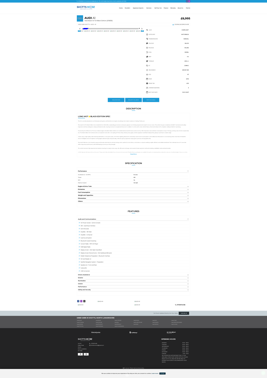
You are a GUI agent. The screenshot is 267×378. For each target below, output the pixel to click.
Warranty (173, 8)
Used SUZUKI (174, 324)
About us (180, 8)
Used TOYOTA (80, 326)
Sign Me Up (184, 313)
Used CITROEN (118, 320)
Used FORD (174, 320)
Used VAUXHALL (99, 326)
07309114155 (81, 1)
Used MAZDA (155, 322)
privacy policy (141, 368)
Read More (133, 154)
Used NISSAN (80, 324)
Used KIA (117, 322)
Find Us (188, 8)
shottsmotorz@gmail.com (92, 1)
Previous (79, 31)
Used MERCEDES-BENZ (176, 322)
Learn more (155, 373)
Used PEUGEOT (99, 324)
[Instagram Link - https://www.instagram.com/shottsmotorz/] (189, 1)
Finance (166, 8)
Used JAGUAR (99, 322)
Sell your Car (158, 8)
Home (121, 8)
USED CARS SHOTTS (84, 24)
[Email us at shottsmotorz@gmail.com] (84, 301)
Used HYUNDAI (80, 322)
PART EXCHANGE (151, 100)
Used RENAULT (118, 324)
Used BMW (98, 320)
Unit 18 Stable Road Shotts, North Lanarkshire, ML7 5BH (113, 1)
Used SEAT (136, 324)
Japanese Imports (138, 8)
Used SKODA (155, 324)
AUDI (92, 24)
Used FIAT (154, 320)
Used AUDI (79, 320)
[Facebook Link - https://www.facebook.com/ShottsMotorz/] (187, 1)
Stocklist (127, 8)
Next (142, 31)
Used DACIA (136, 320)
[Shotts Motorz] (86, 7)
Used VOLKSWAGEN (119, 326)
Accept (162, 373)
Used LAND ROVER (138, 322)
